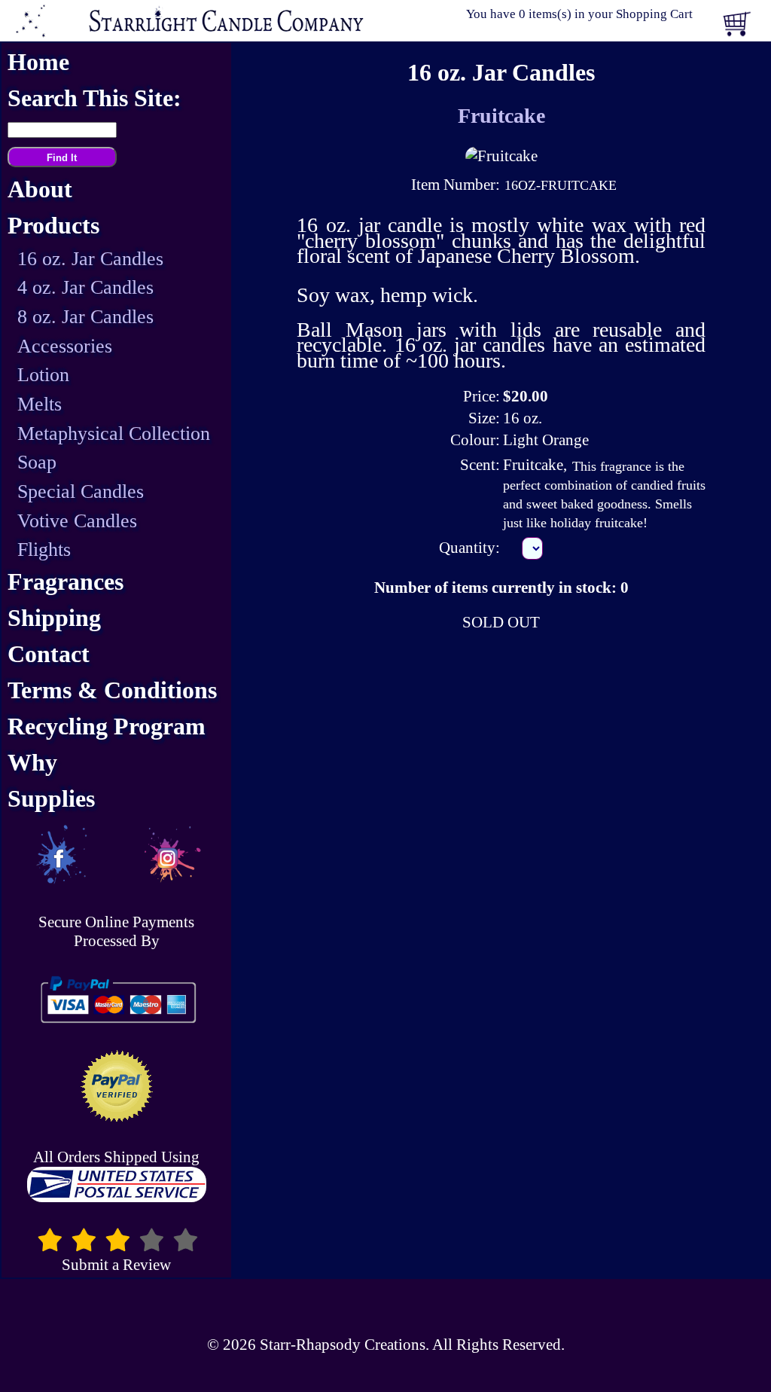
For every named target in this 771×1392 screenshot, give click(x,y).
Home (38, 62)
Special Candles (80, 491)
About (40, 189)
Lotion (43, 375)
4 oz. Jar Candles (85, 287)
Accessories (64, 346)
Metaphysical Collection (113, 433)
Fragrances (65, 582)
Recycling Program (107, 726)
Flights (44, 549)
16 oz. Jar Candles (90, 259)
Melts (39, 404)
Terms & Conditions (112, 690)
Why (32, 762)
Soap (36, 462)
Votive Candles (77, 521)
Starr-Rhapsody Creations (342, 1345)
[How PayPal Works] (116, 1000)
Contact (49, 654)
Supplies (51, 799)
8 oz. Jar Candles (85, 317)
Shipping (54, 618)
